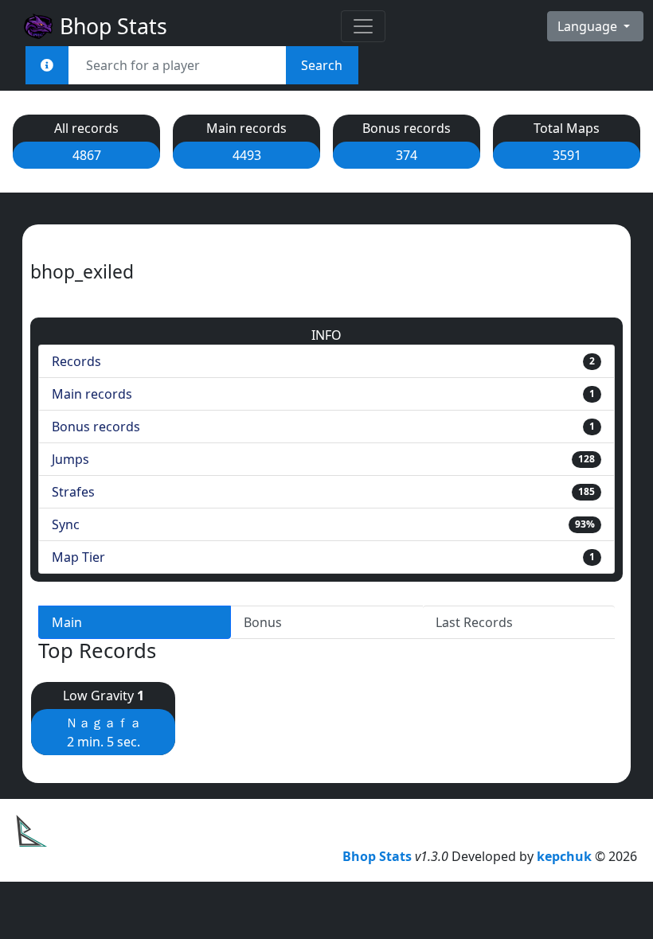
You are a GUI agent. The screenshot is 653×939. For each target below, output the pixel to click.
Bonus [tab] (263, 622)
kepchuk (564, 856)
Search (321, 65)
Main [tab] (67, 622)
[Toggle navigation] (363, 26)
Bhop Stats (110, 26)
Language (588, 26)
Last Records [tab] (474, 622)
